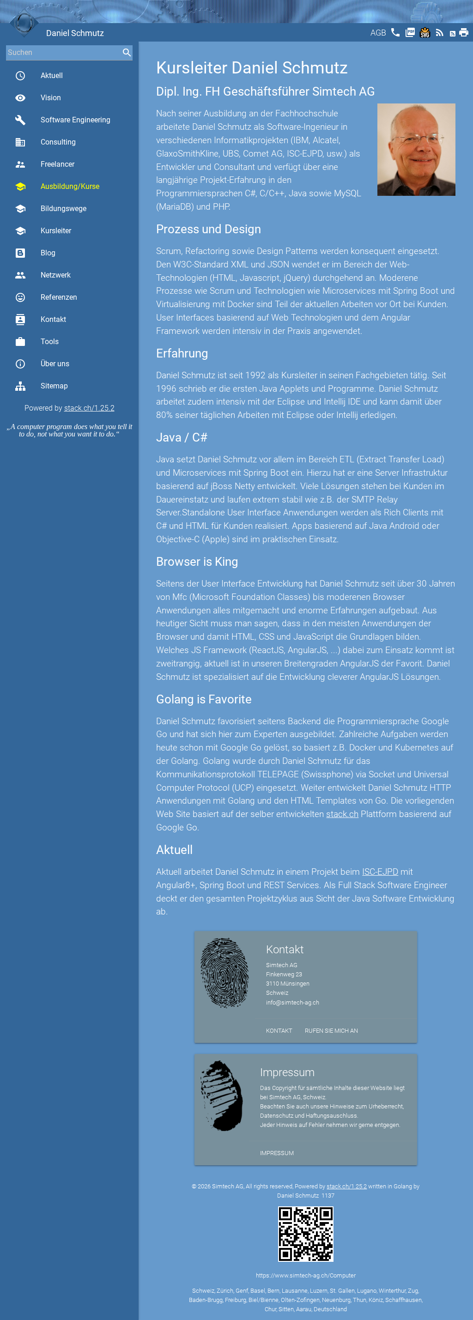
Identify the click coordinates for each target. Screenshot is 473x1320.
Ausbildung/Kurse (57, 186)
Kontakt (40, 319)
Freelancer (44, 164)
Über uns (42, 363)
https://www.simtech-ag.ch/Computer (306, 1275)
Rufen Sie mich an (331, 1030)
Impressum (277, 1153)
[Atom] (453, 35)
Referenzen (46, 297)
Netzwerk (43, 275)
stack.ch (342, 814)
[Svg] (425, 35)
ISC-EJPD (380, 871)
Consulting (45, 142)
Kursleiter (43, 230)
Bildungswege (50, 208)
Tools (37, 341)
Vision (38, 97)
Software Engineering (62, 120)
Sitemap (54, 385)
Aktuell (39, 75)
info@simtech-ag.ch (292, 1002)
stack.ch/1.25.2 (89, 408)
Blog (48, 252)
